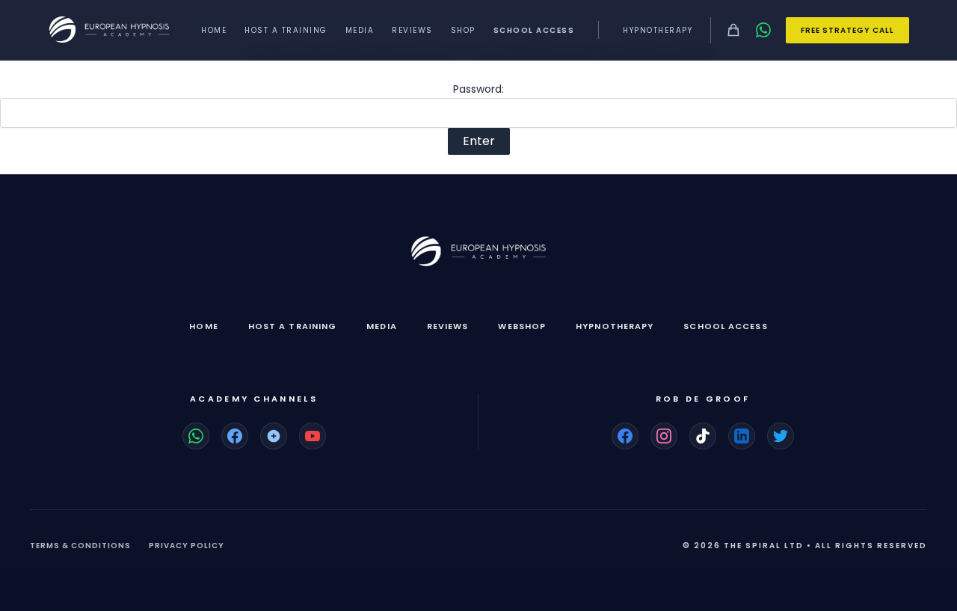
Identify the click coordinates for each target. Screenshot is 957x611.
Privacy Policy (186, 545)
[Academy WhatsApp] (195, 436)
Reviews (412, 30)
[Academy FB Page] (234, 436)
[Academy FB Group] (273, 436)
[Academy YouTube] (312, 436)
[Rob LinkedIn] (741, 436)
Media (360, 30)
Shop (463, 30)
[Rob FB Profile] (625, 436)
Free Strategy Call (847, 30)
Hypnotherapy (657, 30)
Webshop (522, 326)
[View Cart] (733, 29)
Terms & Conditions (80, 545)
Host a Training (285, 30)
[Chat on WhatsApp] (763, 29)
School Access (534, 30)
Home (214, 30)
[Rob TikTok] (702, 436)
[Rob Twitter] (780, 436)
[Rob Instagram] (663, 436)
